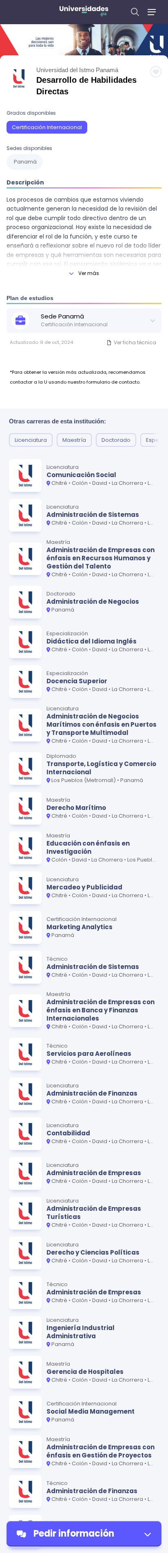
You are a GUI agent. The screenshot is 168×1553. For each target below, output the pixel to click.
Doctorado (116, 440)
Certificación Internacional (47, 127)
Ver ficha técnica (135, 342)
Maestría (74, 440)
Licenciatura (31, 440)
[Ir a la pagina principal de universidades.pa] (84, 12)
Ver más (88, 273)
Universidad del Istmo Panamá (77, 69)
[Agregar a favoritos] (155, 71)
